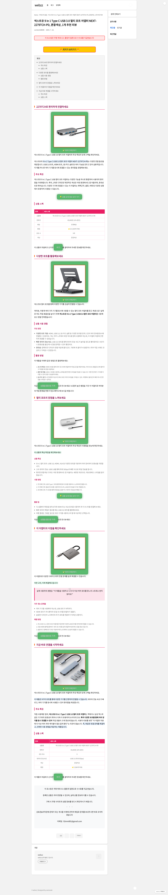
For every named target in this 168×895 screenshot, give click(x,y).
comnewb (49, 890)
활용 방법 (44, 78)
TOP (134, 888)
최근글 (112, 27)
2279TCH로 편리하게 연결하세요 (50, 62)
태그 (52, 5)
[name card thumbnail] (98, 856)
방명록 (58, 5)
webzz (39, 5)
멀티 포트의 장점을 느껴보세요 (49, 83)
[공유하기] (66, 835)
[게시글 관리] (72, 835)
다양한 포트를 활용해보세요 (48, 72)
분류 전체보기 (116, 14)
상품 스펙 (44, 68)
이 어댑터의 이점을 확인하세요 (49, 87)
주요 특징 (44, 65)
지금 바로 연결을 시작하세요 (49, 91)
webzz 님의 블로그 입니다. (45, 857)
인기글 (119, 28)
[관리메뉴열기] (164, 3)
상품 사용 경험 (46, 75)
